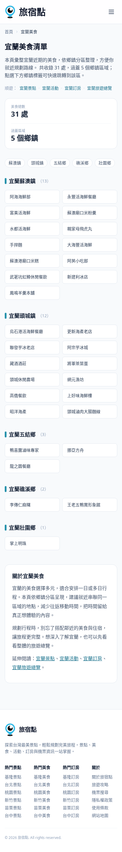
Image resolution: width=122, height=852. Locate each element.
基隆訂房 (71, 777)
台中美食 (42, 815)
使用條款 (100, 807)
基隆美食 (42, 777)
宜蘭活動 (50, 88)
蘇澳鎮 (15, 163)
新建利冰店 (77, 277)
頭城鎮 (37, 163)
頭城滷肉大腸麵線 (83, 411)
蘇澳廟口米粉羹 (81, 212)
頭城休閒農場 (22, 379)
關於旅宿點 (102, 777)
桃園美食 (42, 792)
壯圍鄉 (105, 163)
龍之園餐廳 (20, 466)
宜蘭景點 (28, 88)
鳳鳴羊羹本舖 (22, 293)
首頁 (9, 31)
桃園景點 (13, 792)
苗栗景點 (13, 807)
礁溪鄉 (82, 163)
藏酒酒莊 (18, 363)
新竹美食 (42, 800)
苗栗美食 (42, 807)
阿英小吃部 (77, 261)
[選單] (111, 12)
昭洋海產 (18, 411)
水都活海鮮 (20, 228)
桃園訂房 (71, 792)
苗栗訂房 (71, 807)
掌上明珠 (18, 543)
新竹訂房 (71, 800)
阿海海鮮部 (20, 196)
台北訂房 (71, 784)
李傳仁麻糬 (20, 504)
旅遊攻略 (100, 784)
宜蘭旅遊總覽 (99, 88)
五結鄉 (60, 163)
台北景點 (13, 784)
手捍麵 (16, 244)
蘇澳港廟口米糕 (24, 261)
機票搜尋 (100, 792)
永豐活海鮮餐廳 (81, 196)
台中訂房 (71, 815)
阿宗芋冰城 (77, 347)
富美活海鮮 (20, 212)
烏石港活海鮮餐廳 (26, 331)
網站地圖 (100, 815)
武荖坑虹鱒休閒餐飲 (28, 277)
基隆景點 (13, 777)
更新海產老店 (79, 331)
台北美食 (42, 784)
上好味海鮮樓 (79, 395)
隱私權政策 (102, 800)
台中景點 (13, 815)
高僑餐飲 (18, 395)
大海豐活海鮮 (79, 244)
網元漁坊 (75, 379)
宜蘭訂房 (73, 88)
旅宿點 (32, 12)
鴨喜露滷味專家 (24, 450)
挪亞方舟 (75, 450)
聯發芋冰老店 (22, 347)
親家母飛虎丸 (79, 228)
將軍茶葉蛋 (77, 363)
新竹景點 (13, 800)
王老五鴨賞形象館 (83, 504)
